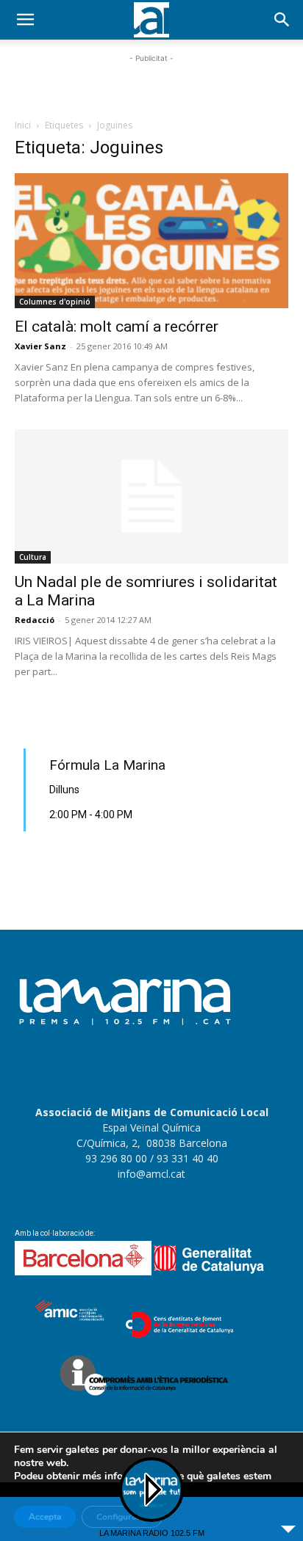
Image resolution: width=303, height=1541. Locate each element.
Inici (23, 125)
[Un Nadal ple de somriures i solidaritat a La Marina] (151, 496)
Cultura (32, 557)
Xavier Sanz (40, 345)
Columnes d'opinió (54, 301)
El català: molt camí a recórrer (116, 326)
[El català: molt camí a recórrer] (151, 240)
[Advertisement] (151, 84)
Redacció (34, 619)
